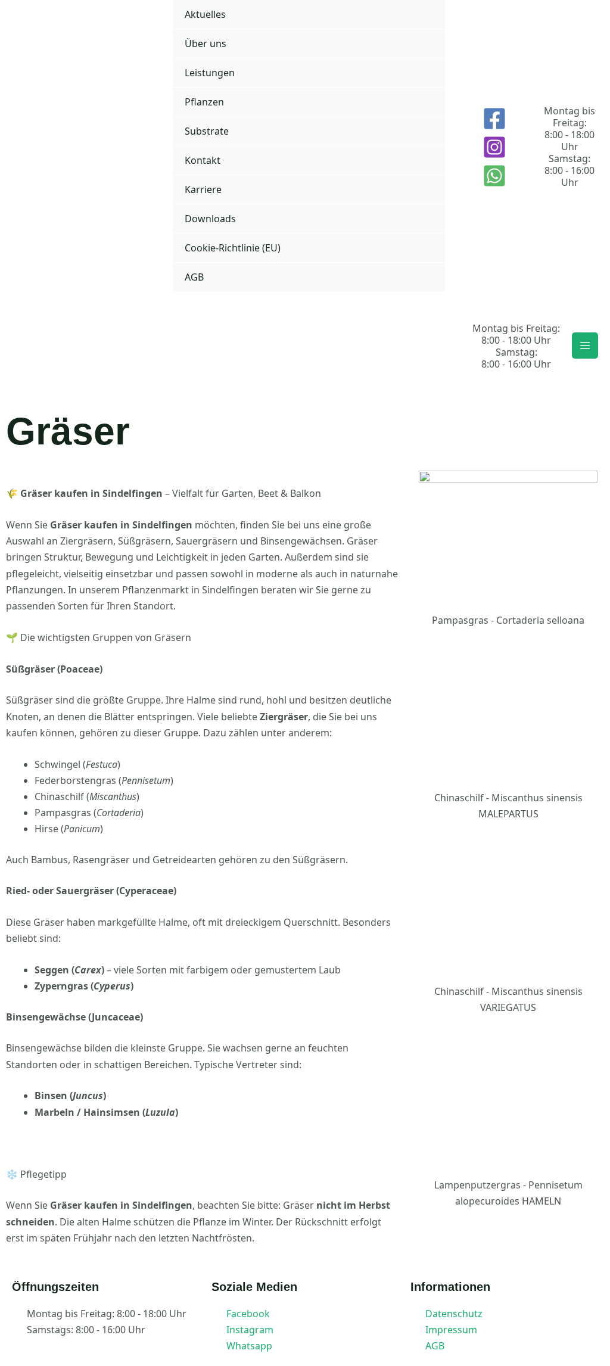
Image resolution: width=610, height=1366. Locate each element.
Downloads (210, 218)
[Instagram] (494, 147)
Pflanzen (204, 101)
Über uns (205, 43)
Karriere (203, 189)
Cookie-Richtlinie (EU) (233, 247)
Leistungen (210, 72)
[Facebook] (494, 118)
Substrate (207, 131)
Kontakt (202, 160)
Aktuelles (205, 14)
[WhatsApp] (494, 176)
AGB (194, 277)
